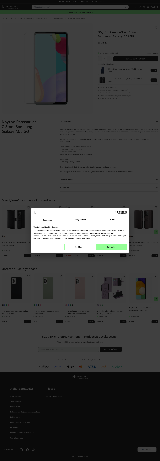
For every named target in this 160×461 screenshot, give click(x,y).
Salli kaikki (111, 247)
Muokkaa (78, 247)
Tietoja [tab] (112, 220)
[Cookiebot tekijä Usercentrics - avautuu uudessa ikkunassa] (117, 212)
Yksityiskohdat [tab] (80, 220)
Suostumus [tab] (47, 220)
